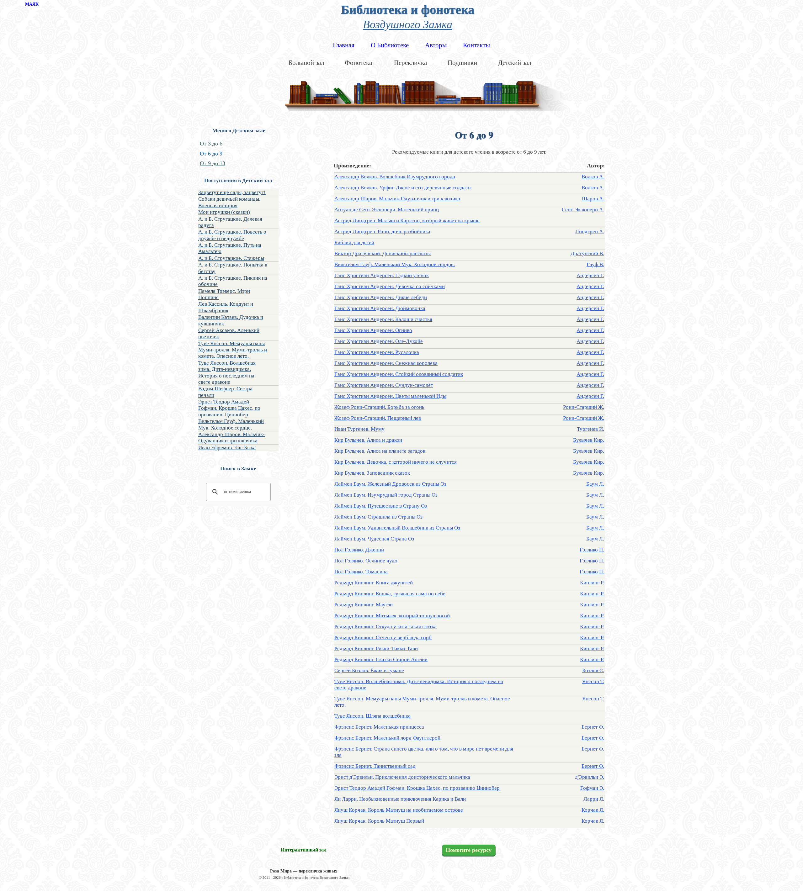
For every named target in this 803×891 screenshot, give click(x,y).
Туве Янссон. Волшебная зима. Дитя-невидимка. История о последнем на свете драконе (227, 372)
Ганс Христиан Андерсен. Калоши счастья (383, 319)
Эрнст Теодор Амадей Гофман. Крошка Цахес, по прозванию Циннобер (229, 408)
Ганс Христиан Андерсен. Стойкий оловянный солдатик (398, 374)
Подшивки (462, 62)
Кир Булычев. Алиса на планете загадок (379, 451)
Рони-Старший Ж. (583, 407)
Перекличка (410, 62)
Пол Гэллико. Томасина (361, 572)
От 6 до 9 (211, 153)
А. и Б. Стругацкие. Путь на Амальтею (229, 248)
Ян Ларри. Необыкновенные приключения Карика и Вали (400, 799)
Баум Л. (595, 484)
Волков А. (593, 177)
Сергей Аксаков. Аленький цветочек (228, 333)
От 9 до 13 (212, 163)
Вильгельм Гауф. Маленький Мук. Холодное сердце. (231, 424)
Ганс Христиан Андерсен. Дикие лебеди (380, 297)
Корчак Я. (593, 810)
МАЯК (32, 4)
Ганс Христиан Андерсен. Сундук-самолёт (383, 385)
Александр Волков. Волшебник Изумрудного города (394, 177)
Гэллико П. (592, 550)
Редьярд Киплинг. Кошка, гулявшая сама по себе (389, 594)
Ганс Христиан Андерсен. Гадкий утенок (381, 275)
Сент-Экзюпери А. (583, 210)
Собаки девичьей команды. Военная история (229, 202)
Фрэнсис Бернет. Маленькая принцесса (379, 727)
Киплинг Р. (592, 583)
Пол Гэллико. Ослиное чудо (365, 561)
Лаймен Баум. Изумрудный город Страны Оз (386, 495)
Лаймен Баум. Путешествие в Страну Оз (380, 506)
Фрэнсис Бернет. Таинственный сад (375, 766)
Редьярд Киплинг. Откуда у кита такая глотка (385, 627)
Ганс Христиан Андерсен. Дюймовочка (379, 308)
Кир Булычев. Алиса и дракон (368, 440)
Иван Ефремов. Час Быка (227, 448)
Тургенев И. (590, 429)
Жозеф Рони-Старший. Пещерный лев (377, 418)
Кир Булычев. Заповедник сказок (372, 473)
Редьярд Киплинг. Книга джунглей (373, 583)
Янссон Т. (593, 681)
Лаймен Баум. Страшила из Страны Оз (378, 517)
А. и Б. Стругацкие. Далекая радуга (230, 222)
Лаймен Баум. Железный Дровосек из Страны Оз (390, 484)
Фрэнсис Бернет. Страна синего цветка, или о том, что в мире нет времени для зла (423, 752)
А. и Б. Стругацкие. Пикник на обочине (232, 281)
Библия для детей (354, 242)
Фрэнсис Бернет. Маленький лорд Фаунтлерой (387, 738)
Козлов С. (593, 670)
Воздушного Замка (407, 23)
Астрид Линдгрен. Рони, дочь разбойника (382, 232)
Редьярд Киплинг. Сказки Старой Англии (381, 659)
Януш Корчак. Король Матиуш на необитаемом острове (398, 810)
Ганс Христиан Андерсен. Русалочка (376, 352)
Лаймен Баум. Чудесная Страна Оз (374, 539)
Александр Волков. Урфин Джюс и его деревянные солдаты (402, 188)
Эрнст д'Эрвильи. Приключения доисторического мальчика (402, 777)
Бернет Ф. (593, 727)
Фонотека (358, 62)
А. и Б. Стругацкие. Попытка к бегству (232, 268)
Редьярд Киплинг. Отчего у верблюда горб (383, 638)
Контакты (476, 45)
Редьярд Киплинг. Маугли (363, 605)
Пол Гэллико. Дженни (359, 550)
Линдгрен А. (589, 232)
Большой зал (306, 62)
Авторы (436, 45)
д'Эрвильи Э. (589, 777)
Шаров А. (593, 199)
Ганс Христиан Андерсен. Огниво (373, 330)
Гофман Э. (592, 788)
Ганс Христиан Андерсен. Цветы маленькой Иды (390, 396)
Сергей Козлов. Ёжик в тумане (369, 670)
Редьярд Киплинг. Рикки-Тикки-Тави (376, 648)
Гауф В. (595, 264)
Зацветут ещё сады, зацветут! (232, 192)
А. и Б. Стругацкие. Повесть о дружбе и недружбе (232, 235)
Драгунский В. (587, 253)
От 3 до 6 (211, 143)
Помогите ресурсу (469, 850)
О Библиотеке (390, 45)
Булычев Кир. (588, 440)
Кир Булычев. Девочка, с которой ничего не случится (395, 462)
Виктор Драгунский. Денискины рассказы (382, 253)
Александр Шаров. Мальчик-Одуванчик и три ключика (231, 437)
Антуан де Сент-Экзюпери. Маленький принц (386, 210)
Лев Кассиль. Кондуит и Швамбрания (225, 307)
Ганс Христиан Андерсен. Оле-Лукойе (378, 341)
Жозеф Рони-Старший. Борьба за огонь (379, 407)
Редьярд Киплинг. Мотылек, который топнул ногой (392, 616)
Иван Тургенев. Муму (359, 429)
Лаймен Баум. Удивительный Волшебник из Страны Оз (397, 528)
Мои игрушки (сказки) (224, 212)
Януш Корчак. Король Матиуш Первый (379, 821)
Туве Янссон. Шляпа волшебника (372, 716)
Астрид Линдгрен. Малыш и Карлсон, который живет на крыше (407, 221)
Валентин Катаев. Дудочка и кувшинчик (230, 320)
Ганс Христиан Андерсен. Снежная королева (386, 363)
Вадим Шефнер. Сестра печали (225, 392)
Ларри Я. (593, 799)
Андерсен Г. (590, 275)
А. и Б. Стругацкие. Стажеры (231, 258)
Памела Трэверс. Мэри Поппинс (224, 294)
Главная (343, 45)
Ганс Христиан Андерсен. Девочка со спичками (389, 286)
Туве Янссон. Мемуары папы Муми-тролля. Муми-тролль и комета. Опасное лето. (232, 349)
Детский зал (514, 62)
